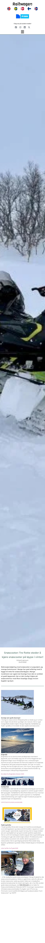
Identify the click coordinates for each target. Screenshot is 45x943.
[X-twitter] (29, 27)
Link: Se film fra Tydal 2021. (9, 848)
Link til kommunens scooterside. (11, 802)
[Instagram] (20, 27)
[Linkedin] (24, 27)
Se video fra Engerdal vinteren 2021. (12, 774)
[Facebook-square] (16, 27)
